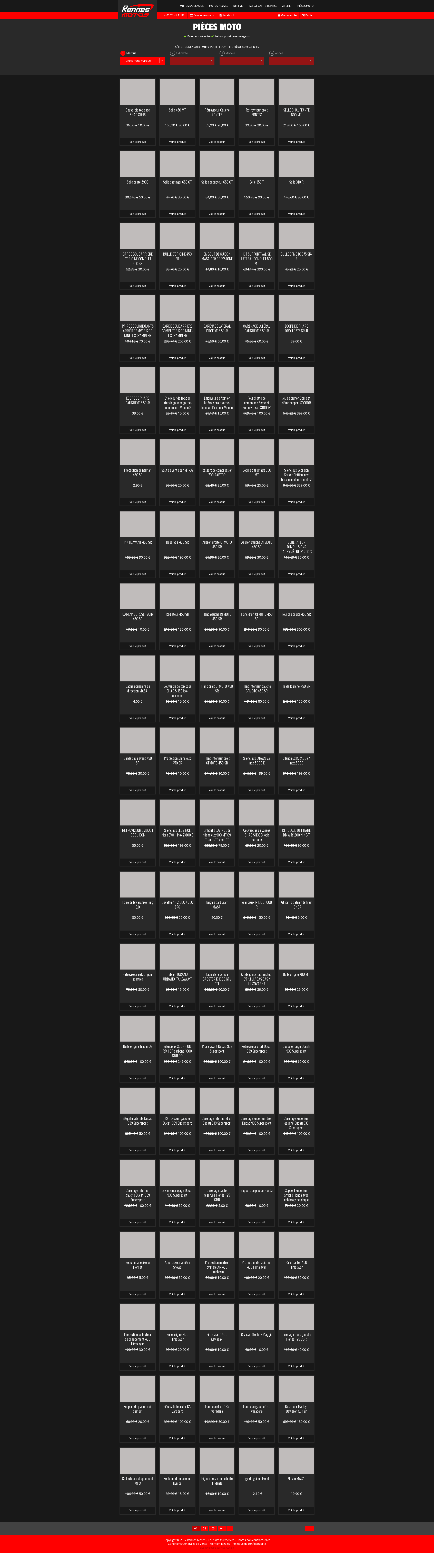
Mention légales (220, 1544)
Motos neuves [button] (218, 5)
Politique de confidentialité (249, 1544)
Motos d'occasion (192, 5)
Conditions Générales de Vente (187, 1544)
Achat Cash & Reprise (263, 5)
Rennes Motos (196, 1540)
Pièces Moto (305, 5)
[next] (229, 1528)
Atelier (287, 5)
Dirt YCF (238, 5)
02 (204, 1528)
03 (213, 1528)
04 (221, 1528)
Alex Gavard (227, 1547)
